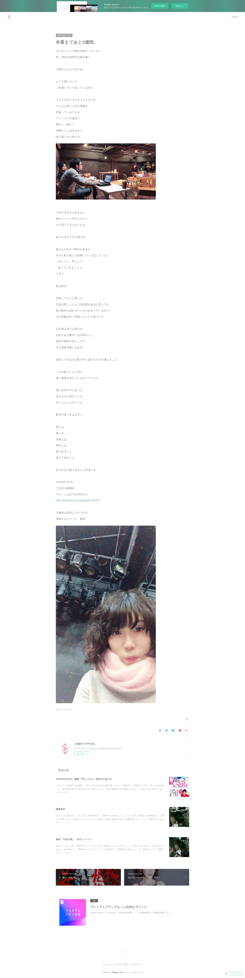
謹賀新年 (60, 809)
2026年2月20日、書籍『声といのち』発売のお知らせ (84, 778)
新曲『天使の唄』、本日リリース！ (74, 839)
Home (235, 17)
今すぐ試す (159, 5)
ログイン (180, 5)
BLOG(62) (68, 710)
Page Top (122, 951)
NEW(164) (60, 710)
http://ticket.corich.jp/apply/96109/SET (78, 500)
